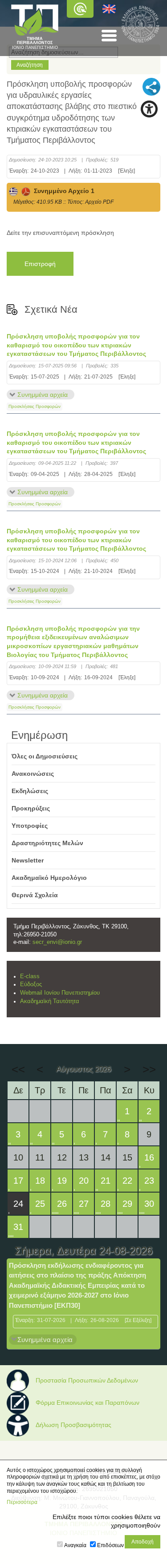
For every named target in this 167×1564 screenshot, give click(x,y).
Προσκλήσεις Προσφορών (34, 406)
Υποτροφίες (30, 825)
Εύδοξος (31, 984)
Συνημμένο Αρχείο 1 (62, 190)
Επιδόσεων (110, 1545)
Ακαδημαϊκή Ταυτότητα (49, 1001)
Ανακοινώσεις (33, 773)
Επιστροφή (40, 263)
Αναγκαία (75, 1545)
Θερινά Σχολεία (35, 895)
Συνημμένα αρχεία (42, 394)
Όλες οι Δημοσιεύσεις (44, 756)
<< (18, 1069)
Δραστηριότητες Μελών (47, 842)
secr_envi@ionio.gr (57, 942)
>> (149, 1069)
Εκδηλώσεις (30, 790)
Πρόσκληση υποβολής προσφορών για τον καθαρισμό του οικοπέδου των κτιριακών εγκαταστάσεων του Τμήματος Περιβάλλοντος (76, 345)
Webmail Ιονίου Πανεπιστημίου (60, 993)
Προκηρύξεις (31, 808)
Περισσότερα (22, 1502)
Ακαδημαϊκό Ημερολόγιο (49, 877)
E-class (30, 976)
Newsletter (28, 860)
